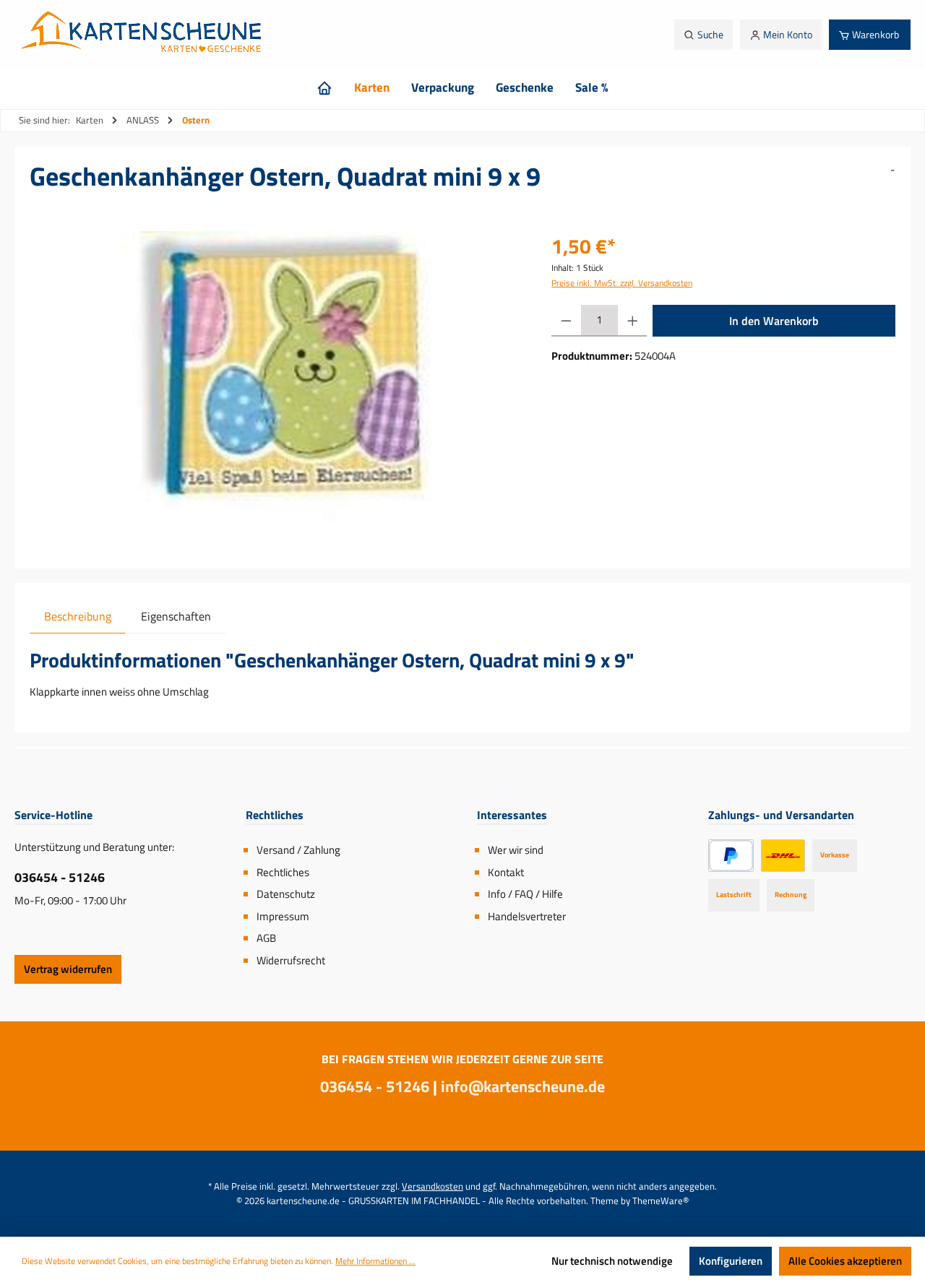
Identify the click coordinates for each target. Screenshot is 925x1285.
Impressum (283, 916)
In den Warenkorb (774, 320)
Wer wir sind (515, 849)
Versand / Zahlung (298, 849)
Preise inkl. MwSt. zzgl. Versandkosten (621, 283)
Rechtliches (283, 872)
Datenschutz (286, 894)
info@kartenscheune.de (523, 1086)
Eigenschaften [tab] (176, 616)
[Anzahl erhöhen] (633, 321)
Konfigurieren (730, 1260)
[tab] (78, 615)
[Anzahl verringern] (566, 321)
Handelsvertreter (527, 916)
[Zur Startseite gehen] (145, 34)
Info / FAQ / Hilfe (525, 894)
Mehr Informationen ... (375, 1261)
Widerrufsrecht (291, 960)
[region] (276, 386)
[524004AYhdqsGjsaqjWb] (276, 386)
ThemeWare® (660, 1200)
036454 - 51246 (59, 877)
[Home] (324, 87)
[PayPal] (731, 855)
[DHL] (783, 855)
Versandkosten (432, 1186)
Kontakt (506, 872)
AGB (266, 938)
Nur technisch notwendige (612, 1260)
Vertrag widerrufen (68, 969)
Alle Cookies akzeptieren (845, 1260)
